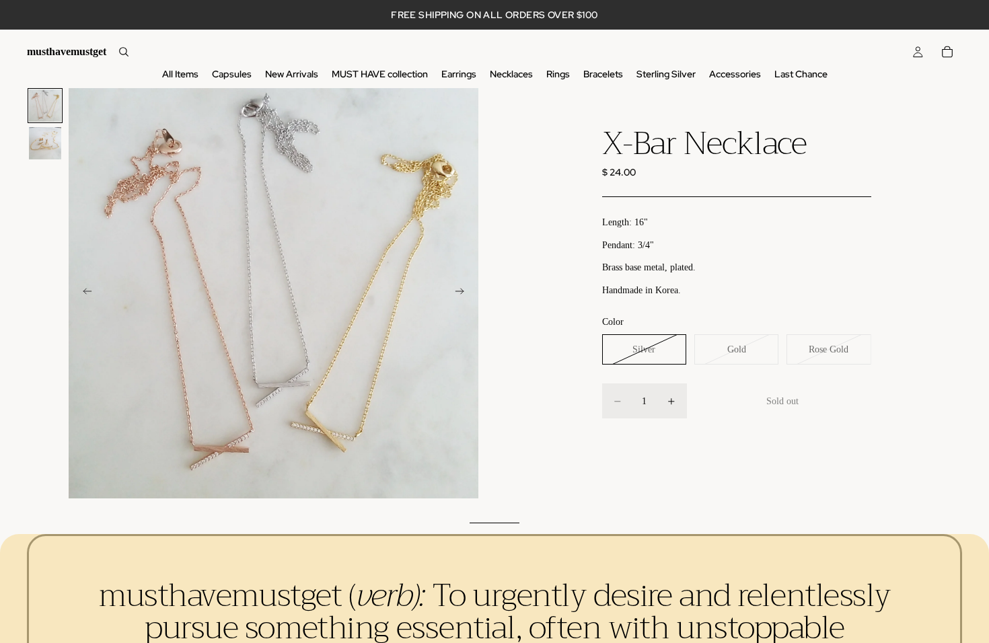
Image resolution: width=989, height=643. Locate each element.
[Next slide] (463, 293)
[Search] (124, 52)
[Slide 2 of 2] (45, 143)
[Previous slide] (83, 293)
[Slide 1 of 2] (45, 105)
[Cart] (947, 52)
